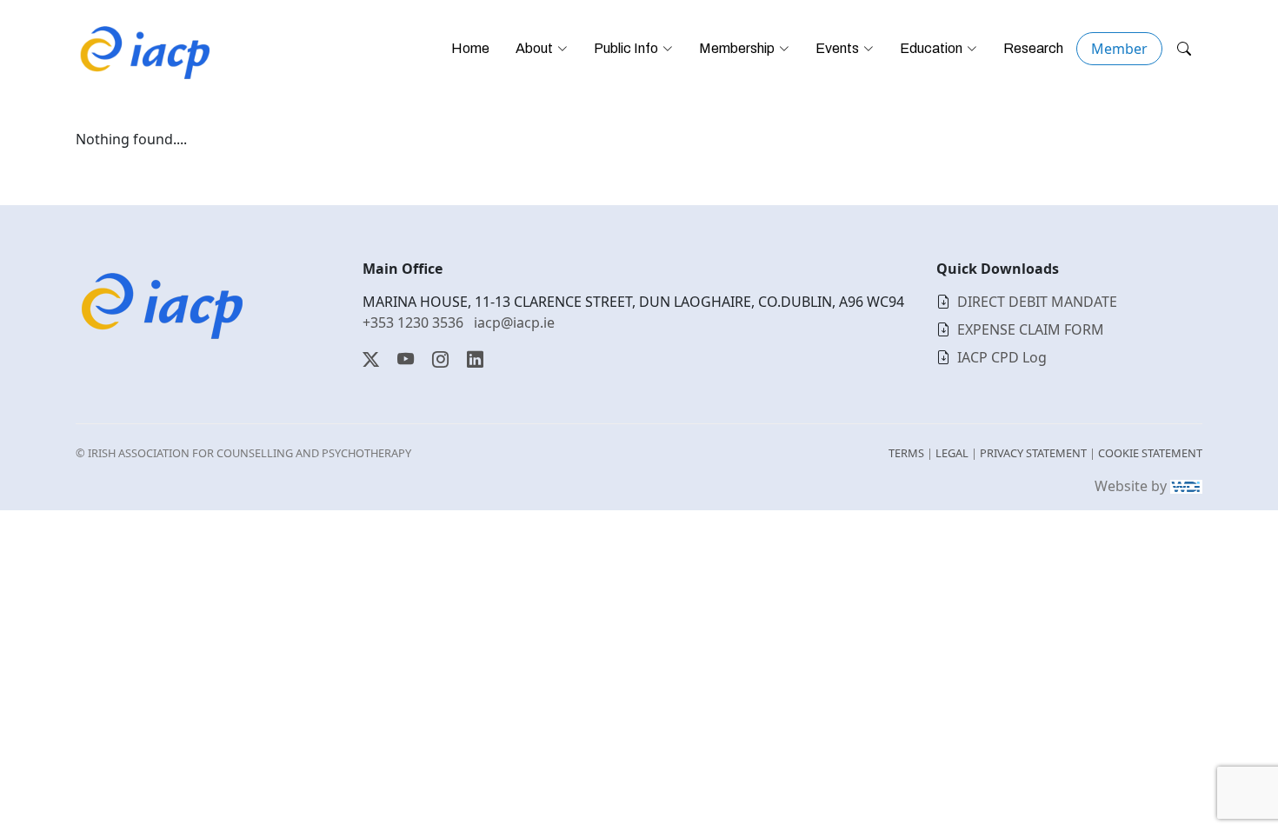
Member (1119, 48)
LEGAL (951, 453)
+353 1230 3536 (413, 322)
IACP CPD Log (1002, 357)
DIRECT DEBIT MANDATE (1037, 301)
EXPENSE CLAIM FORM (1030, 329)
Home (470, 48)
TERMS (906, 453)
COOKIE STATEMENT (1150, 453)
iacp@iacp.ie (514, 322)
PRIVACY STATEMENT (1033, 453)
